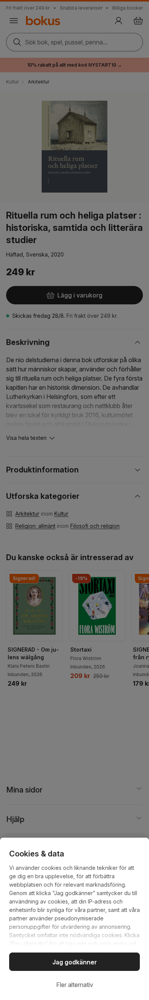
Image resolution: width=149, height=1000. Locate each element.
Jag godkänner (74, 962)
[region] (74, 919)
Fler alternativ (74, 985)
